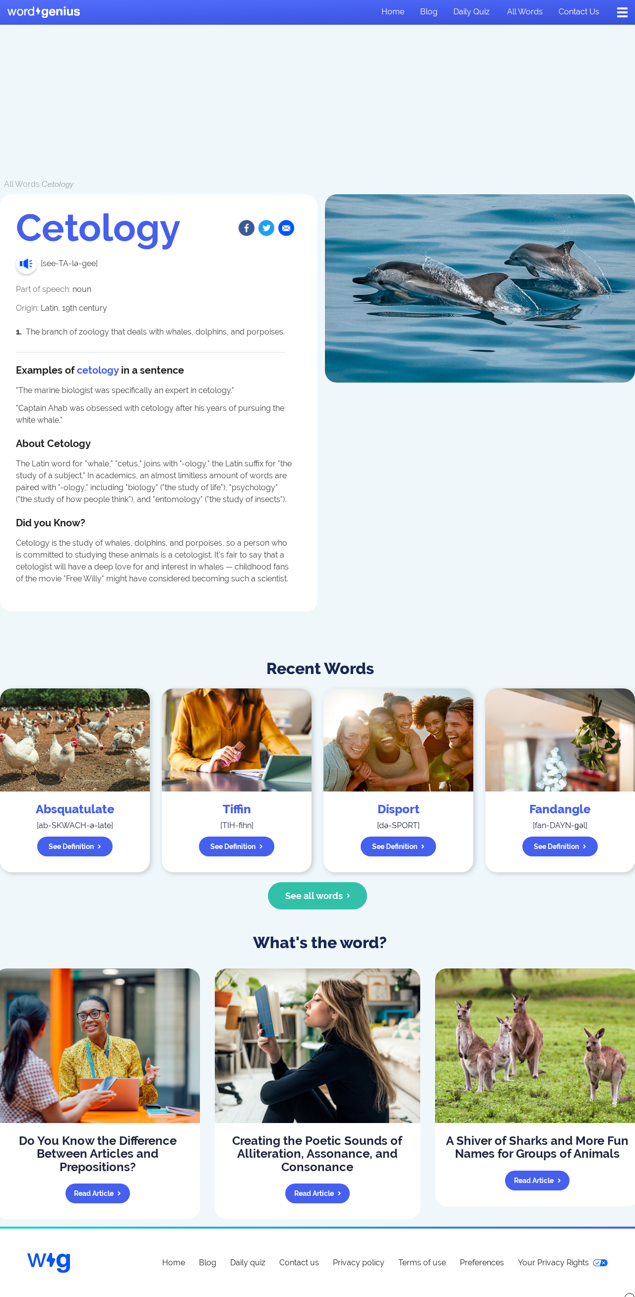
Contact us (579, 11)
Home (392, 11)
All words (525, 11)
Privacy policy (358, 1262)
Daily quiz (471, 11)
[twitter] (266, 228)
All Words (22, 184)
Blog (429, 11)
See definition (71, 846)
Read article (94, 1193)
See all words (314, 896)
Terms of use (422, 1262)
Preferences (482, 1262)
